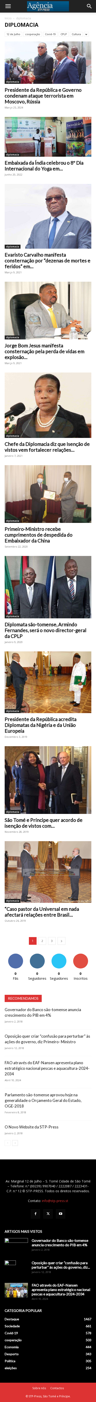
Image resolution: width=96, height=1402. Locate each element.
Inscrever (80, 955)
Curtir (15, 955)
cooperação (32, 34)
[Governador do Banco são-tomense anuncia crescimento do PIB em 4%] (16, 1246)
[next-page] (61, 941)
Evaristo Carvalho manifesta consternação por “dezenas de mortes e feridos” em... (47, 260)
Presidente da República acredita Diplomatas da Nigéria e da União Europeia (40, 725)
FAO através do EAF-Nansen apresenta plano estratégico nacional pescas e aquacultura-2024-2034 (47, 1068)
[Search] (89, 6)
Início (8, 18)
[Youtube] (60, 1214)
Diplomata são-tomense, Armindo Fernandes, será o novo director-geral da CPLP (45, 630)
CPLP (64, 34)
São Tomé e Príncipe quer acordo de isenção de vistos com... (43, 823)
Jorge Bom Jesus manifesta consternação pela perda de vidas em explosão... (44, 351)
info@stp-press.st (55, 1201)
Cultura (76, 34)
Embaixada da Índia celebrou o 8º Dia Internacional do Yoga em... (44, 165)
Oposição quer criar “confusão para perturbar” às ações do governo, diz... (61, 1264)
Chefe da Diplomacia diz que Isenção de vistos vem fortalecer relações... (47, 447)
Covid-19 (50, 34)
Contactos (57, 1388)
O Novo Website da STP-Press (31, 1126)
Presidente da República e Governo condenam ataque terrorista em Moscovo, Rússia (43, 95)
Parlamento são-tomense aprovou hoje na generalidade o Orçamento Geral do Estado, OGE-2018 (43, 1100)
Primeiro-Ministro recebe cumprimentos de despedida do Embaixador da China (38, 534)
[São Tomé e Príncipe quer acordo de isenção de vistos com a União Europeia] (48, 780)
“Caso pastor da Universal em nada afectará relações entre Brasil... (42, 912)
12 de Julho (13, 34)
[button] (7, 6)
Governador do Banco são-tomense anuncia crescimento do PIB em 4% (60, 1242)
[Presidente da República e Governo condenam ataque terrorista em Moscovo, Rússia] (48, 62)
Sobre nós (39, 1388)
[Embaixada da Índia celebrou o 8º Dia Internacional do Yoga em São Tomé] (48, 137)
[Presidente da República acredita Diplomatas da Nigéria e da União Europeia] (48, 682)
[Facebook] (35, 1214)
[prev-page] (7, 1143)
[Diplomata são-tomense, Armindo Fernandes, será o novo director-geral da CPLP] (48, 587)
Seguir (37, 955)
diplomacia (12, 81)
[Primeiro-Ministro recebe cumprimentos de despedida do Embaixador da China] (48, 494)
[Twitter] (48, 1214)
